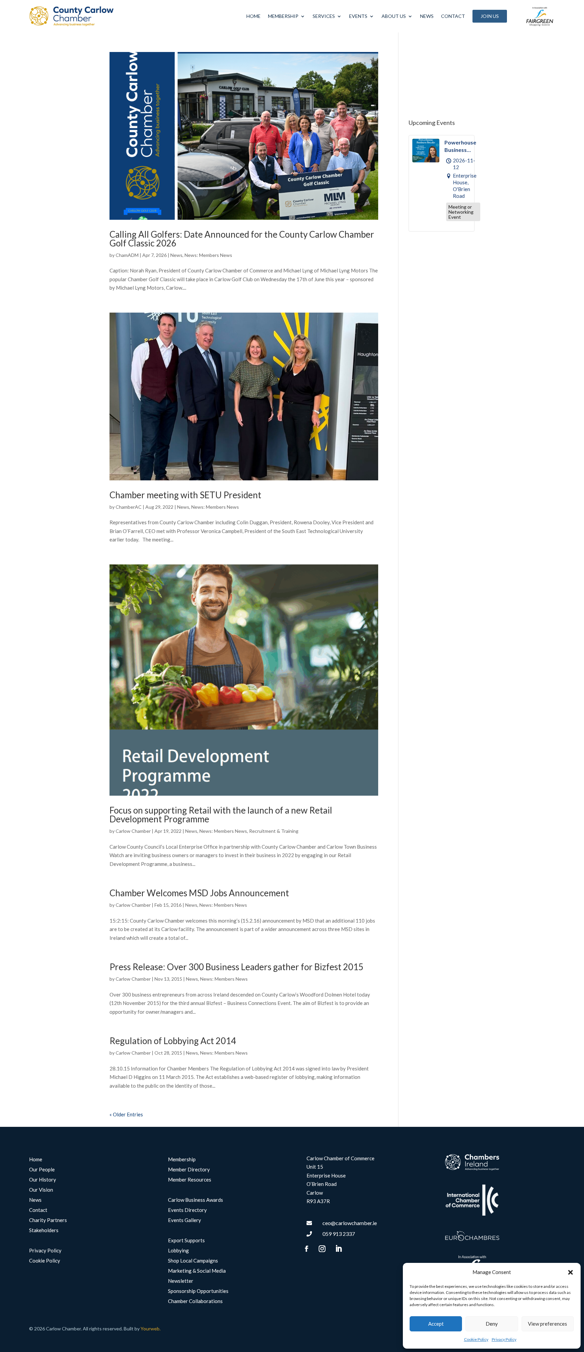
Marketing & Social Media (197, 1271)
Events (358, 16)
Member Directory (189, 1169)
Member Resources (189, 1180)
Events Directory (187, 1210)
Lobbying (178, 1250)
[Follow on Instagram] (322, 1248)
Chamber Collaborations (195, 1301)
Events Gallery (184, 1220)
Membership (283, 16)
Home (253, 16)
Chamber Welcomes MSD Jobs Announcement (199, 892)
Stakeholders (43, 1230)
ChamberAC (129, 507)
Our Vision (41, 1190)
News (427, 16)
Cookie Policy (476, 1339)
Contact (453, 16)
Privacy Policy (504, 1339)
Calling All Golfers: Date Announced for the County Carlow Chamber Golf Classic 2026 (242, 238)
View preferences (547, 1324)
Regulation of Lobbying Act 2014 (173, 1040)
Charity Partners (48, 1220)
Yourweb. (151, 1328)
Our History (42, 1180)
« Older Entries (126, 1114)
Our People (42, 1169)
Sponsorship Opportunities (198, 1291)
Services (324, 16)
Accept (436, 1324)
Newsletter (180, 1281)
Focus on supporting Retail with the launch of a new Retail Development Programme (221, 814)
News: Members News (208, 255)
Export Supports (186, 1240)
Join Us (490, 16)
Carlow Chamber (133, 831)
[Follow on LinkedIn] (339, 1249)
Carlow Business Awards (195, 1200)
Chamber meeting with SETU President (185, 494)
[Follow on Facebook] (306, 1249)
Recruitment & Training (273, 831)
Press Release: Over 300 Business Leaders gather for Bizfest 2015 (236, 966)
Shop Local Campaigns (193, 1261)
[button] (570, 1272)
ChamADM (127, 255)
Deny (492, 1324)
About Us (394, 16)
